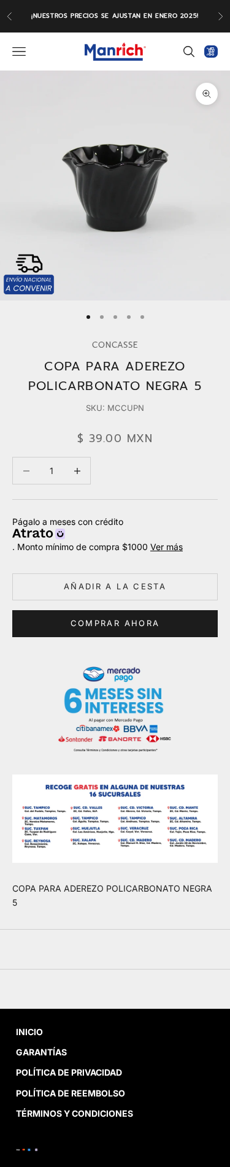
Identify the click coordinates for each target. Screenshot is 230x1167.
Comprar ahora (115, 623)
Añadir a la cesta (115, 586)
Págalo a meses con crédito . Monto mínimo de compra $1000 (97, 534)
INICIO (29, 1032)
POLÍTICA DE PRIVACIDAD (69, 1072)
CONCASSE (114, 345)
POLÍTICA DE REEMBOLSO (70, 1093)
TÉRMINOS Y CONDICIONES (74, 1113)
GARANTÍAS (41, 1052)
